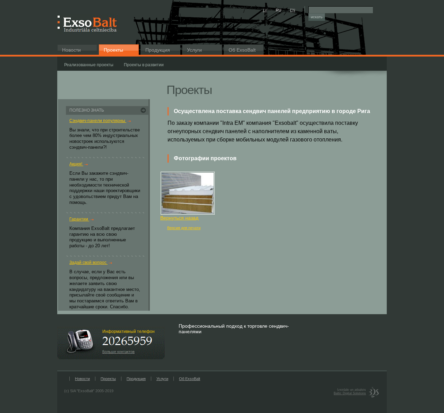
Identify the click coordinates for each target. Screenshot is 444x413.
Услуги (194, 50)
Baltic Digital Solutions (350, 393)
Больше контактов (118, 352)
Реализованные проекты (88, 64)
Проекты (113, 50)
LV (265, 10)
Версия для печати (183, 228)
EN (292, 10)
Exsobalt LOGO (88, 24)
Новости (71, 50)
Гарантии (79, 219)
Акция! (76, 164)
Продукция (157, 50)
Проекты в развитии (144, 64)
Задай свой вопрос (88, 262)
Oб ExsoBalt (242, 50)
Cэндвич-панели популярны (97, 120)
